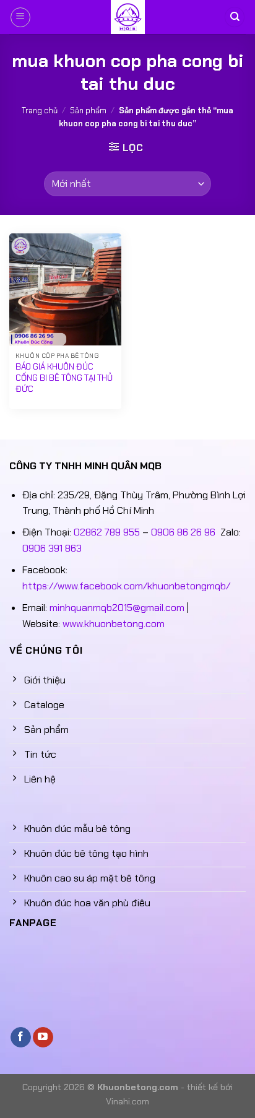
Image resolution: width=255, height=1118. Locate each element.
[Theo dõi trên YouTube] (43, 1037)
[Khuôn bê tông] (127, 17)
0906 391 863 (52, 548)
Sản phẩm (88, 110)
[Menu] (20, 17)
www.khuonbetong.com (114, 623)
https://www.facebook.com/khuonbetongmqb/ (126, 585)
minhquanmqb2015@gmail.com (117, 607)
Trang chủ (40, 110)
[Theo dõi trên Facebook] (21, 1037)
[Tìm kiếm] (234, 17)
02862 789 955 (107, 532)
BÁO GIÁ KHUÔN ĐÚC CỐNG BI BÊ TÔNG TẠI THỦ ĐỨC (64, 378)
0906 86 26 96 (183, 532)
